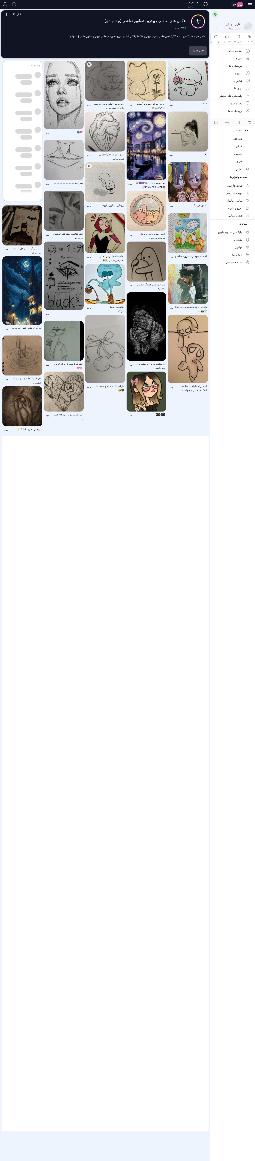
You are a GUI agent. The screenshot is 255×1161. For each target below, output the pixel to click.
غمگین (238, 146)
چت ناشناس (235, 215)
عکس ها (237, 81)
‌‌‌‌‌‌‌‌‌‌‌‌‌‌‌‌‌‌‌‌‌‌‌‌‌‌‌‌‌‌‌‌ (68, 315)
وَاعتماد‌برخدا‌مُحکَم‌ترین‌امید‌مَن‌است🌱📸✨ (191, 309)
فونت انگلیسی (234, 193)
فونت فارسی (234, 185)
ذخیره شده (235, 103)
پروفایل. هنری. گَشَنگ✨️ (29, 429)
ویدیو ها (238, 73)
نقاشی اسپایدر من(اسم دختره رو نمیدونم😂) (112, 258)
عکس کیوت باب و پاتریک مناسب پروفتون (152, 235)
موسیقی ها (235, 66)
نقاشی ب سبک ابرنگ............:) (116, 309)
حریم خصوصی (234, 262)
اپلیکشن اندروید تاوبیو (230, 232)
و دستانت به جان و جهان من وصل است (151, 365)
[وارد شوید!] (216, 27)
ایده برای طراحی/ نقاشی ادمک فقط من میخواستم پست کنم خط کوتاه (194, 388)
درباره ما (237, 254)
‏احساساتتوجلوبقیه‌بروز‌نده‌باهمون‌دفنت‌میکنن (191, 256)
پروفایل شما (235, 111)
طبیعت (238, 154)
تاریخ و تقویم (235, 208)
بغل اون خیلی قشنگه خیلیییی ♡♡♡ (151, 286)
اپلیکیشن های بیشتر (231, 96)
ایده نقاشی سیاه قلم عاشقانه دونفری (68, 235)
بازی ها (238, 88)
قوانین (238, 247)
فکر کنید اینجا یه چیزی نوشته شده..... (27, 380)
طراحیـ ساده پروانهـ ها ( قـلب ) (68, 416)
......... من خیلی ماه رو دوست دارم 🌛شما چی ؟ (109, 105)
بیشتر (239, 169)
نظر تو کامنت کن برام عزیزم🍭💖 (68, 365)
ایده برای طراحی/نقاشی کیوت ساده (111, 156)
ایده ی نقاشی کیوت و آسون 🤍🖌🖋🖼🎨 (151, 105)
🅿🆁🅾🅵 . (159, 414)
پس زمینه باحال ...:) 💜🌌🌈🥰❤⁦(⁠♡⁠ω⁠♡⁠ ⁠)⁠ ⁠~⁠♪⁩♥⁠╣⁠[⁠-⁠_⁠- (150, 184)
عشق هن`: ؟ (200, 205)
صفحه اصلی (235, 51)
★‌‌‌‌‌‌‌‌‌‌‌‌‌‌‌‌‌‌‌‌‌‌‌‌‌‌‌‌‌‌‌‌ (205, 154)
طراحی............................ (68, 182)
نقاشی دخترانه (198, 50)
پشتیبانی (237, 240)
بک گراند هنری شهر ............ (26, 327)
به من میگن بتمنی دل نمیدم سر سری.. (27, 250)
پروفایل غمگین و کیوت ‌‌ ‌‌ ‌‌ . (111, 205)
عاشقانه (237, 139)
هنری (239, 161)
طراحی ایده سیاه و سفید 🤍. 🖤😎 (109, 388)
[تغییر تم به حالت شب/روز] (215, 14)
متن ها (238, 58)
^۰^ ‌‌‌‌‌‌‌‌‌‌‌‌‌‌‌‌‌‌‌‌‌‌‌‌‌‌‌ (205, 103)
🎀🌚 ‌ (79, 132)
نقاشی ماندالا (234, 200)
